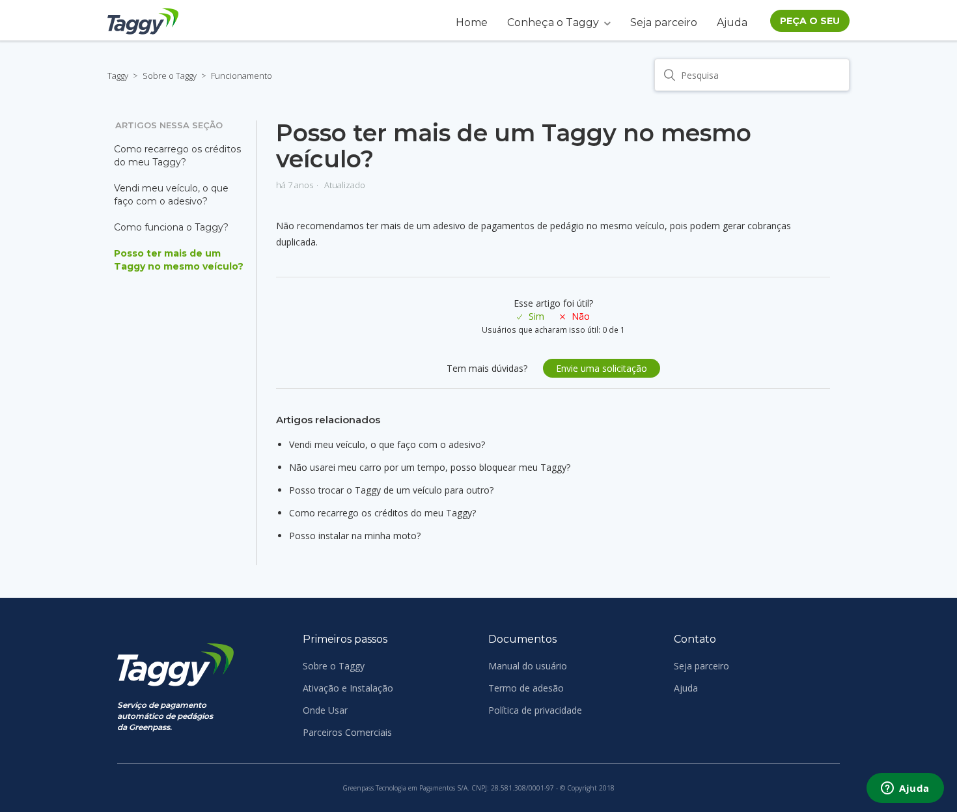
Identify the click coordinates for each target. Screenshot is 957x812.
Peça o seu (810, 21)
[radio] (530, 316)
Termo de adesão (526, 688)
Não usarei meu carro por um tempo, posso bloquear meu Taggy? (429, 467)
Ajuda (732, 22)
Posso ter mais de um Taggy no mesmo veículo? (178, 259)
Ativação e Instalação (348, 688)
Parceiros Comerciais (347, 732)
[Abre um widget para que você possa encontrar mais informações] (905, 789)
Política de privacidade (535, 710)
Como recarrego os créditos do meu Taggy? (177, 155)
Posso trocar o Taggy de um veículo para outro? (391, 490)
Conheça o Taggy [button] (553, 22)
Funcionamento (241, 75)
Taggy (117, 75)
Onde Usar (325, 710)
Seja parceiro (663, 22)
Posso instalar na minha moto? (355, 535)
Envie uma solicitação (601, 368)
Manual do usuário (527, 666)
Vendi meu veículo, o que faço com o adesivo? (171, 194)
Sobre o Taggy (170, 75)
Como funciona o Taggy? (171, 227)
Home (472, 22)
